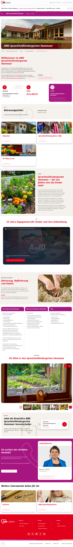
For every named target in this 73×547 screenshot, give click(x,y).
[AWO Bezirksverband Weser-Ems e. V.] (6, 2)
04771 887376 (32, 94)
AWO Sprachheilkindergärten (14, 13)
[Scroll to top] (2, 543)
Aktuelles (28, 13)
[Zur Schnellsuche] (71, 8)
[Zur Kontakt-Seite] (68, 8)
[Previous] (65, 366)
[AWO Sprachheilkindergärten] (2, 13)
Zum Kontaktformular (57, 98)
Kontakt (32, 13)
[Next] (69, 366)
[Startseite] (2, 51)
